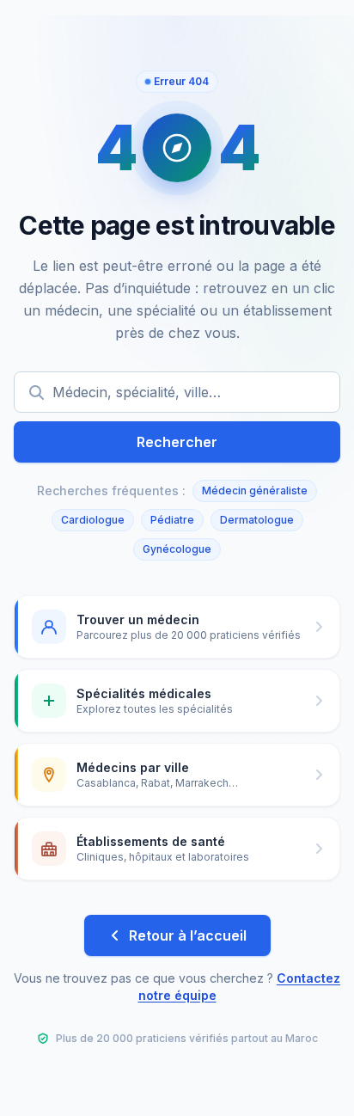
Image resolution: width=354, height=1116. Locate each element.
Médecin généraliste (255, 490)
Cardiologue (93, 519)
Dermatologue (257, 519)
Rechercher (177, 442)
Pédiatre (172, 519)
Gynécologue (177, 549)
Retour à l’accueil (188, 935)
